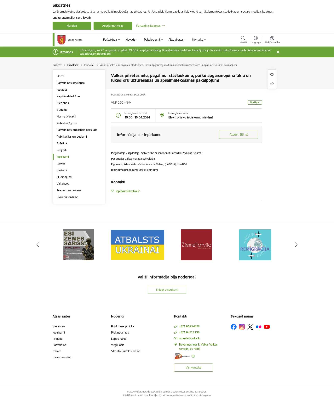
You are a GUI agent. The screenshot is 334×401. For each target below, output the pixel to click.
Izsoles (61, 163)
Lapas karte (118, 339)
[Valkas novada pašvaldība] (69, 39)
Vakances (63, 183)
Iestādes (62, 89)
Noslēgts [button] (254, 102)
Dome (61, 76)
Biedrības (63, 103)
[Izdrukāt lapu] (272, 74)
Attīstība (62, 143)
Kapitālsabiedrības (68, 96)
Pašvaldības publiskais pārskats (77, 130)
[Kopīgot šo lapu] (272, 84)
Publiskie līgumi (67, 123)
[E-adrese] (182, 356)
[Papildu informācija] (193, 356)
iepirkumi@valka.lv (128, 191)
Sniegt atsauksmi (167, 289)
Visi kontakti (193, 367)
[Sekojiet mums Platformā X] (250, 327)
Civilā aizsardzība (67, 197)
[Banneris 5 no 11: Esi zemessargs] (78, 244)
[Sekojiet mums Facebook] (234, 327)
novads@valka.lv (189, 338)
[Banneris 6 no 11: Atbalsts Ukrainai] (137, 244)
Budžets (62, 110)
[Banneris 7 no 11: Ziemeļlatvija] (196, 244)
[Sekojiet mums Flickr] (259, 326)
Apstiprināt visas (112, 25)
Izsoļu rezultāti (62, 357)
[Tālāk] (296, 245)
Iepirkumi (63, 156)
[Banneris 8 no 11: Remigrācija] (255, 244)
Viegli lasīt (117, 345)
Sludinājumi (64, 177)
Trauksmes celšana (69, 190)
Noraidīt (72, 25)
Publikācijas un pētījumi (72, 136)
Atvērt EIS (237, 134)
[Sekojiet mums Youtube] (267, 326)
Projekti (61, 150)
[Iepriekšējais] (38, 245)
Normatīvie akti (66, 116)
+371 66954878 (189, 326)
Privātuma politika (122, 326)
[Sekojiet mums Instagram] (242, 326)
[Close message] (278, 52)
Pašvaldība (59, 345)
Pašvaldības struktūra (71, 83)
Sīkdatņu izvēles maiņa (125, 351)
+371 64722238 (189, 332)
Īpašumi (62, 170)
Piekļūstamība (120, 332)
